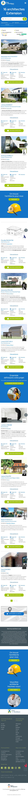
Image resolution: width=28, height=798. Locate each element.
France (17, 729)
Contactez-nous (20, 751)
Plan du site (18, 754)
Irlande (17, 732)
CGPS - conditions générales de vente (20, 760)
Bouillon (8, 60)
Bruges (2, 727)
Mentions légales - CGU (20, 757)
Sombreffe (9, 108)
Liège (8, 159)
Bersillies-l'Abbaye (11, 523)
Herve (8, 479)
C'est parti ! (14, 690)
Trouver (14, 199)
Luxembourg (19, 736)
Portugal (18, 738)
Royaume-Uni (19, 740)
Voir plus (7, 24)
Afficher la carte (15, 613)
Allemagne (18, 724)
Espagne (18, 727)
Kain (8, 573)
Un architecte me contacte (5, 752)
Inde (17, 731)
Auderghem (9, 243)
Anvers (2, 724)
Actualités (18, 753)
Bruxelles (9, 428)
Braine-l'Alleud (10, 293)
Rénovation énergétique (4, 758)
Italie (17, 734)
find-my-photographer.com (17, 790)
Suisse (17, 741)
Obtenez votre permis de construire (6, 755)
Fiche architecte (14, 69)
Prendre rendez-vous (14, 383)
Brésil (17, 725)
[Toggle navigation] (25, 3)
